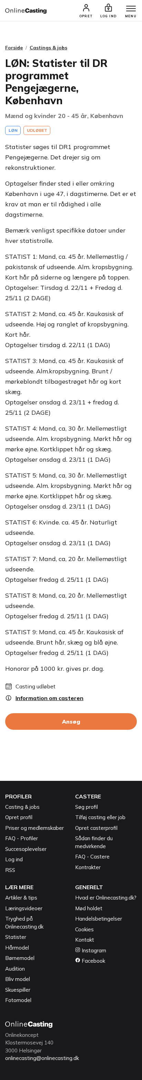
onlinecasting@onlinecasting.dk (42, 1058)
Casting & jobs (22, 807)
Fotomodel (18, 1000)
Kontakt (84, 939)
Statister (15, 937)
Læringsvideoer (23, 908)
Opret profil (18, 817)
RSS (10, 870)
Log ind (14, 859)
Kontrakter (88, 867)
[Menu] (131, 9)
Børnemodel (19, 958)
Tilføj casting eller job (100, 817)
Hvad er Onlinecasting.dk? (105, 897)
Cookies (84, 929)
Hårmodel (17, 947)
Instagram (93, 950)
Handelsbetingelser (98, 918)
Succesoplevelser (26, 849)
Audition (15, 968)
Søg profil (86, 807)
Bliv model (17, 979)
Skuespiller (17, 989)
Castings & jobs (48, 48)
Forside (14, 48)
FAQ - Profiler (21, 838)
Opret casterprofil (96, 828)
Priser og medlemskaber (34, 828)
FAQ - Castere (92, 856)
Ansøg (71, 721)
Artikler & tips (21, 897)
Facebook (92, 961)
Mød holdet (88, 908)
